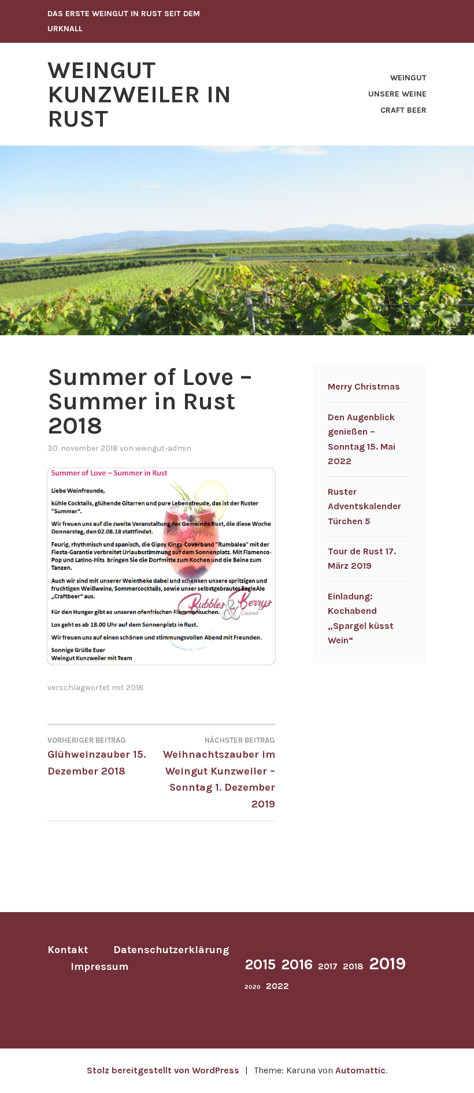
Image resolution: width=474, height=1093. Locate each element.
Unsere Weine (397, 94)
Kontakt (67, 949)
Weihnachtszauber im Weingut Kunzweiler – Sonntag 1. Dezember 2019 (219, 773)
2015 (260, 964)
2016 (297, 964)
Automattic (360, 1070)
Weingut (408, 78)
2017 (328, 966)
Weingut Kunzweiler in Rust (139, 94)
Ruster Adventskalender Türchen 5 (364, 506)
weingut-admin (163, 448)
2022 (277, 986)
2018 (134, 687)
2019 (387, 963)
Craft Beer (403, 110)
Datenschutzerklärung (171, 949)
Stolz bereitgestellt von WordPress (163, 1070)
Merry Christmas (364, 386)
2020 (253, 987)
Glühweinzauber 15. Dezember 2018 (96, 756)
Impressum (99, 966)
